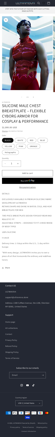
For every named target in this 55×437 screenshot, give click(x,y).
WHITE (20, 140)
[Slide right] (33, 97)
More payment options (27, 187)
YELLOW (8, 146)
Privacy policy (15, 427)
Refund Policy (11, 346)
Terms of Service (12, 358)
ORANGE (33, 146)
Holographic (10, 152)
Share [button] (7, 267)
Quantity (5, 158)
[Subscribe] (43, 375)
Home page (10, 322)
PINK (21, 146)
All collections (11, 328)
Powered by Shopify (28, 423)
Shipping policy (41, 427)
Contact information (28, 431)
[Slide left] (22, 97)
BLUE (42, 140)
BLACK (8, 140)
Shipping (5, 131)
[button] (5, 3)
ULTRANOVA (17, 423)
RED (32, 140)
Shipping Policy (12, 352)
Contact (8, 334)
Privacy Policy (11, 340)
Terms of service (28, 427)
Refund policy (42, 423)
